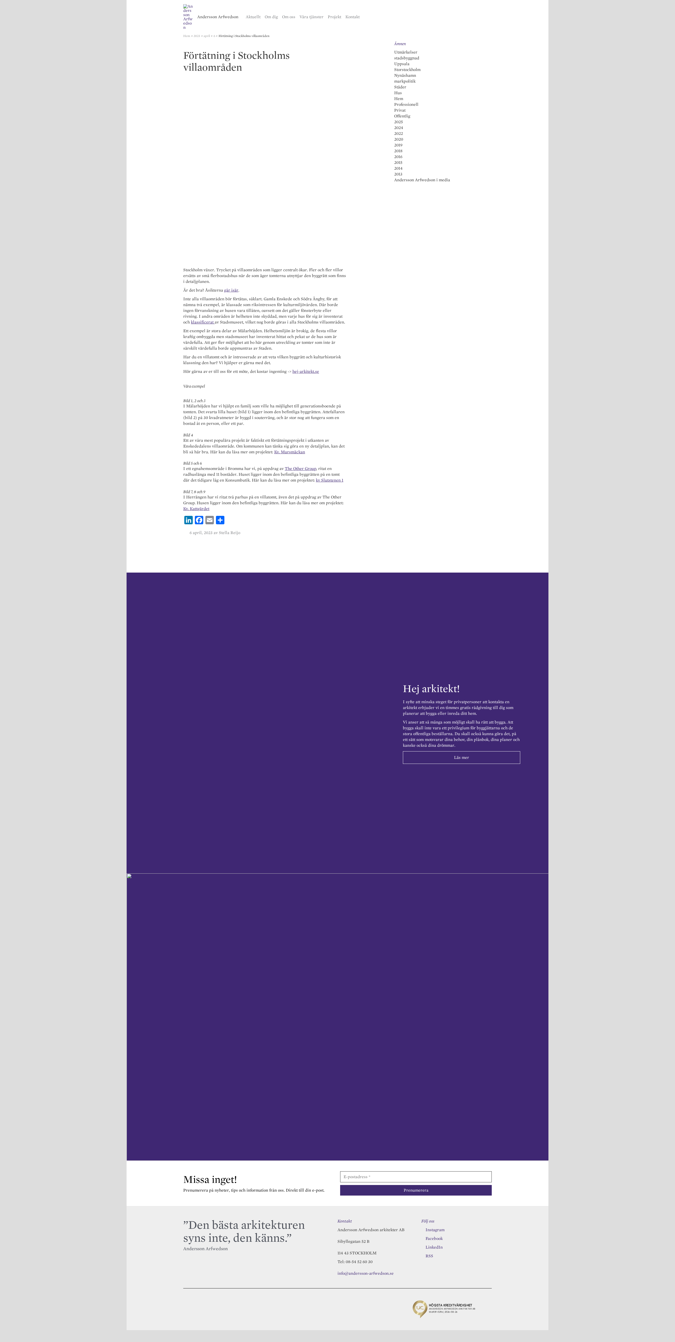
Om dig (271, 16)
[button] (489, 16)
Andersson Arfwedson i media (422, 179)
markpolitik (405, 81)
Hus (398, 92)
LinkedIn (434, 1247)
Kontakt (352, 16)
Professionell (406, 104)
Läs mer (461, 757)
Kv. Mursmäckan (289, 451)
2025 (398, 121)
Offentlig (402, 115)
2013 (398, 174)
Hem (398, 98)
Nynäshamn (405, 75)
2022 (398, 133)
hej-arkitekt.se (305, 371)
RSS (429, 1255)
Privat (400, 110)
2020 (398, 139)
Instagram (435, 1229)
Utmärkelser (405, 52)
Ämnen (400, 43)
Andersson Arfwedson (217, 16)
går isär (231, 290)
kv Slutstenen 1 (329, 480)
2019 (398, 144)
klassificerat (203, 322)
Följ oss (427, 1221)
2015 (398, 162)
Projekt (334, 16)
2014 (398, 168)
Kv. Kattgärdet (196, 508)
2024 (398, 127)
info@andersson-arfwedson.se (366, 1273)
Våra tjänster (312, 16)
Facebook (434, 1238)
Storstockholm (407, 69)
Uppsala (401, 63)
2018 (398, 150)
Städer (400, 86)
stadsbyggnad (406, 57)
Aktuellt (253, 16)
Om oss (288, 16)
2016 (398, 156)
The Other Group (300, 468)
